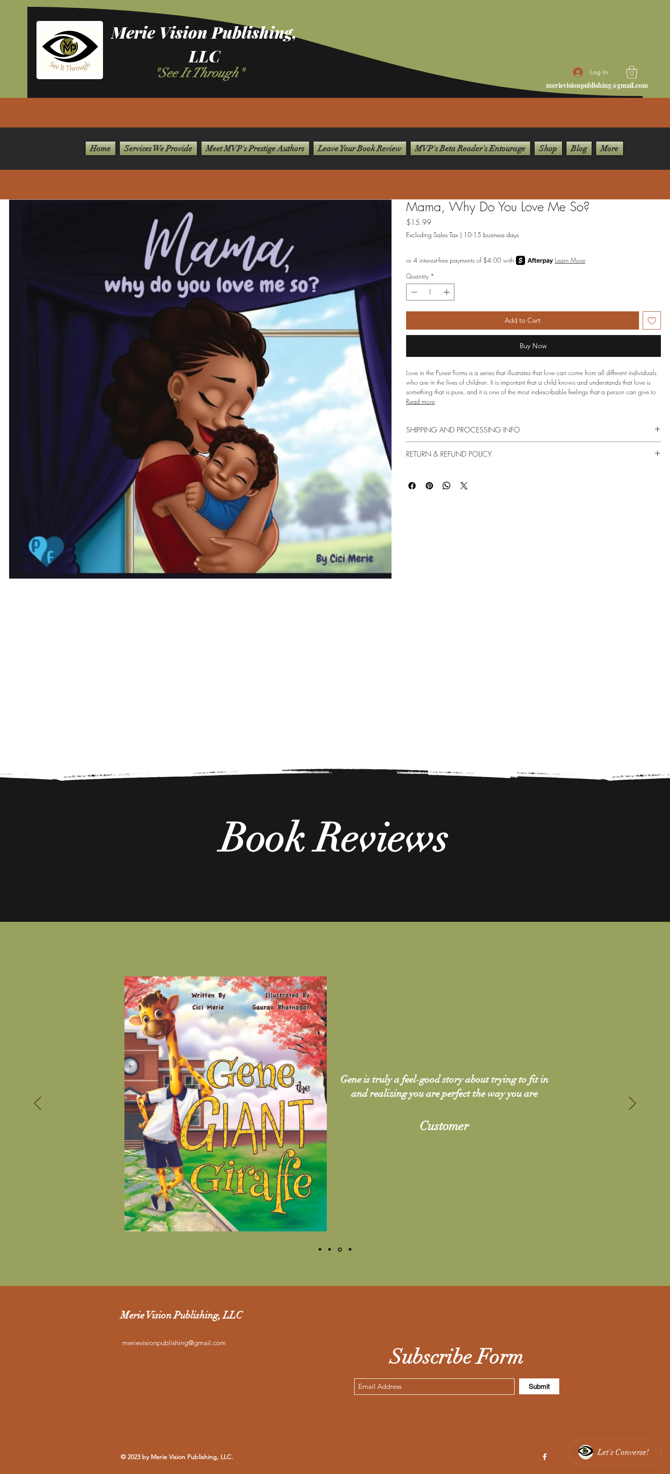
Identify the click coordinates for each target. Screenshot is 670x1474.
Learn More (570, 260)
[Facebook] (544, 1456)
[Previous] (37, 1104)
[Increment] (447, 292)
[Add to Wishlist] (652, 320)
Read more (420, 401)
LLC (204, 55)
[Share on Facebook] (412, 485)
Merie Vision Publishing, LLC (181, 1315)
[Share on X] (464, 485)
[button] (631, 72)
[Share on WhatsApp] (446, 485)
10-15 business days (491, 234)
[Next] (632, 1104)
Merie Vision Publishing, (204, 32)
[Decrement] (413, 292)
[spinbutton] (430, 292)
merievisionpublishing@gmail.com (597, 85)
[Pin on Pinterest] (429, 485)
